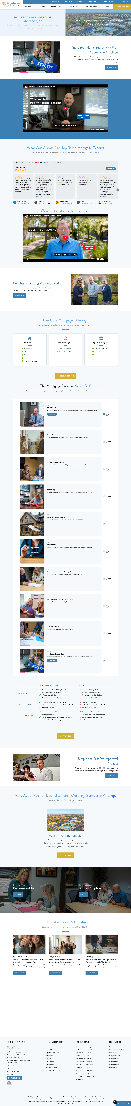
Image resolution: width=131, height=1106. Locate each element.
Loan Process (113, 1053)
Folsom (78, 1055)
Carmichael (79, 1067)
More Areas (79, 1079)
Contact (108, 6)
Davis (88, 1067)
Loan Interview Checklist (116, 1050)
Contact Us (10, 1068)
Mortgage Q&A (108, 2)
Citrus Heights (80, 1061)
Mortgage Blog (93, 2)
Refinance (41, 6)
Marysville (89, 1070)
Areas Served (68, 2)
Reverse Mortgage (51, 1067)
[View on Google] (14, 202)
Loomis (88, 1073)
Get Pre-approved (123, 6)
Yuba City (78, 1070)
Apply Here (112, 67)
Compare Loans (50, 1047)
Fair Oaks (78, 1064)
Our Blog (83, 894)
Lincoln (88, 1053)
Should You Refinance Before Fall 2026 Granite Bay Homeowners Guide (28, 961)
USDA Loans (50, 1061)
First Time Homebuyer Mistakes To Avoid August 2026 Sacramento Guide (64, 961)
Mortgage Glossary (114, 1055)
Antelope (89, 1061)
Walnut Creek (90, 1076)
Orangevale (89, 1064)
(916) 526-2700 (123, 1103)
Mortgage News (114, 1058)
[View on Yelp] (35, 202)
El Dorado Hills (80, 1058)
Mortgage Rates (56, 6)
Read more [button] (39, 196)
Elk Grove (79, 1076)
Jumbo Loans (50, 1064)
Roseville (89, 1055)
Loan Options (73, 6)
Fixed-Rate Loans (51, 1050)
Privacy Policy (113, 1067)
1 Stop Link (77, 1097)
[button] (13, 189)
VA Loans (49, 1058)
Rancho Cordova (91, 1050)
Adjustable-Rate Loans (52, 1053)
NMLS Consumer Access (14, 1071)
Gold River (79, 1050)
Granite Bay (79, 1073)
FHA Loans (49, 1055)
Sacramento (79, 1053)
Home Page (55, 2)
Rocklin (88, 1058)
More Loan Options (65, 376)
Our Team (80, 2)
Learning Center (91, 6)
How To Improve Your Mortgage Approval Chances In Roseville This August (101, 961)
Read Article (19, 973)
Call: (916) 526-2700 (123, 2)
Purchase (28, 6)
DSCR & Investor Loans (53, 1070)
